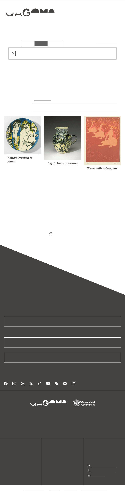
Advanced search (107, 42)
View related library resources (25, 215)
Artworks (14, 35)
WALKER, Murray (16, 166)
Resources (55, 43)
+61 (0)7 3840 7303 (103, 470)
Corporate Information (93, 490)
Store (7, 461)
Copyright (70, 490)
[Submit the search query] (10, 53)
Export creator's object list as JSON (28, 234)
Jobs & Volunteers (35, 490)
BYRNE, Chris (14, 174)
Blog (6, 464)
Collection (30, 23)
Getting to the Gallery (104, 465)
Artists (29, 35)
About (7, 468)
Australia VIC (42, 99)
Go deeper (46, 35)
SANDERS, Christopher (60, 172)
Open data (9, 453)
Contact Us (98, 475)
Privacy (55, 490)
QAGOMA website (14, 457)
